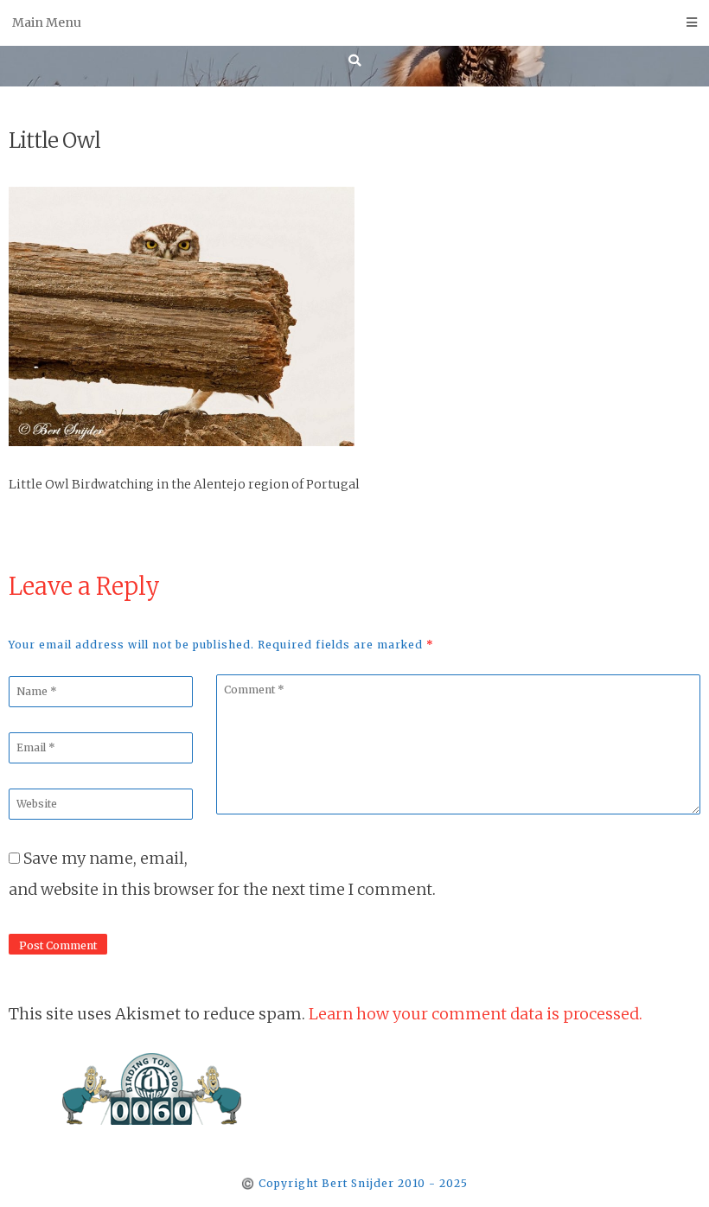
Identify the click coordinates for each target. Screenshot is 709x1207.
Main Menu (46, 22)
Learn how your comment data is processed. (475, 1014)
